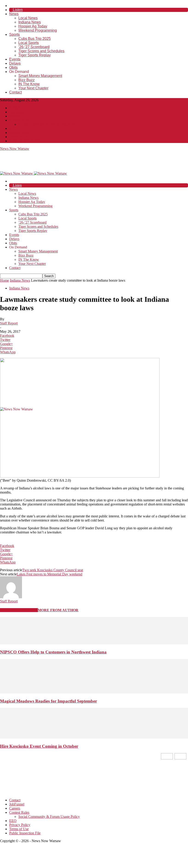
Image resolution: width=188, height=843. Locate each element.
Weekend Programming (37, 30)
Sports (14, 34)
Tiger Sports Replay (34, 55)
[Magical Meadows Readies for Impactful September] (94, 692)
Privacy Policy (19, 133)
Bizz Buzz (26, 80)
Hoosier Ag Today (32, 26)
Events (14, 59)
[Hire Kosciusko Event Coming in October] (94, 737)
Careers (14, 116)
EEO (13, 128)
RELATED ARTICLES (19, 610)
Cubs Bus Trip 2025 (34, 39)
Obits (13, 67)
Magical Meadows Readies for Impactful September (48, 701)
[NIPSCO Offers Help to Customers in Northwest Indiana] (94, 643)
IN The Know (29, 84)
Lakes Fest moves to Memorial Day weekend (49, 574)
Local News (28, 18)
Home (4, 280)
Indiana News (29, 22)
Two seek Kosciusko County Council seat (52, 570)
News (14, 14)
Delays (15, 63)
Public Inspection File (25, 141)
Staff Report (9, 323)
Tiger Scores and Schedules (41, 51)
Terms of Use (19, 137)
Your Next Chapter (33, 88)
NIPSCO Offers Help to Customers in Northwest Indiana (53, 652)
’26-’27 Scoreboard (34, 47)
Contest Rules (19, 120)
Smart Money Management (40, 76)
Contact (15, 92)
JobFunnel (16, 112)
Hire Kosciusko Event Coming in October (39, 746)
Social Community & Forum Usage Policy (49, 124)
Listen (17, 10)
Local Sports (28, 43)
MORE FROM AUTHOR (58, 610)
